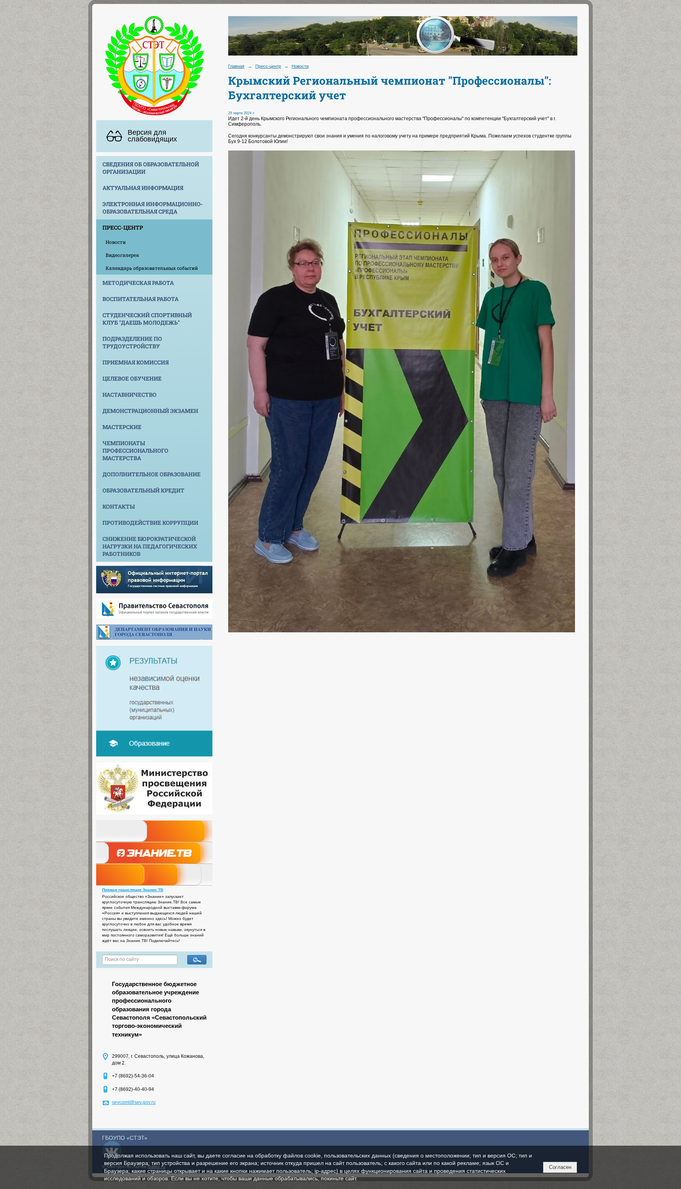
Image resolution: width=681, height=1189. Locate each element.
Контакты (118, 506)
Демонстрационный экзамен (150, 410)
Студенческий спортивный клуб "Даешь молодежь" (147, 318)
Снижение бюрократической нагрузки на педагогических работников (149, 546)
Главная (236, 66)
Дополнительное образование (151, 474)
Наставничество (129, 394)
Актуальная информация (142, 187)
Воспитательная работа (140, 299)
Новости (116, 242)
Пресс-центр (122, 227)
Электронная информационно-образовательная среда (152, 207)
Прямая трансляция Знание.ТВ (132, 890)
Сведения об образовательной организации (150, 167)
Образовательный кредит (143, 490)
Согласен (560, 1167)
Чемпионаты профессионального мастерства (135, 450)
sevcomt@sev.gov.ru (134, 1102)
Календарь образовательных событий (152, 268)
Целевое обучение (132, 378)
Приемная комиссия (135, 362)
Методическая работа (138, 282)
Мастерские (121, 427)
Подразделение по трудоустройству (132, 342)
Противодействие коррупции (150, 522)
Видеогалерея (122, 255)
